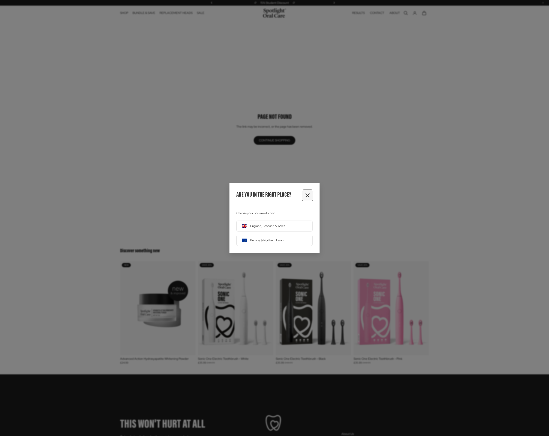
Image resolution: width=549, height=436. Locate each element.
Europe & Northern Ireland (267, 240)
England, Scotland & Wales (267, 226)
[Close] (307, 195)
